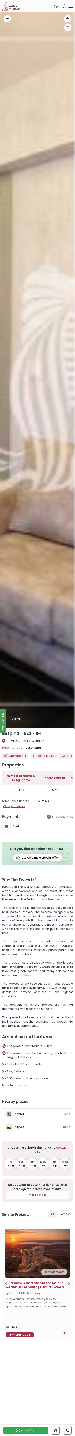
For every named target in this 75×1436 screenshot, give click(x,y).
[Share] (67, 18)
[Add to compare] (64, 1333)
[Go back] (7, 18)
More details (37, 1195)
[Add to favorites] (67, 27)
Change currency (14, 806)
